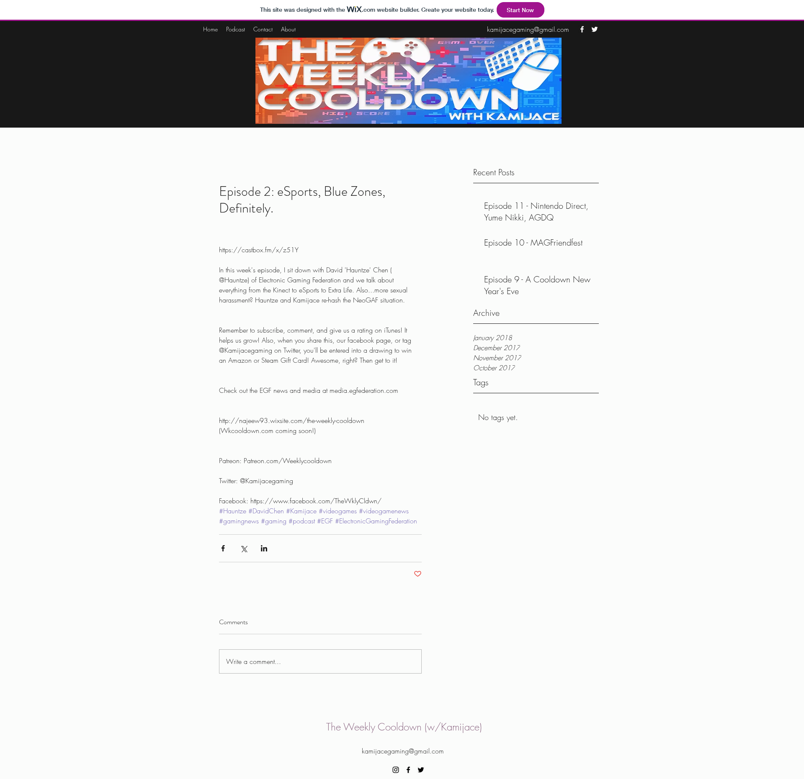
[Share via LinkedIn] (264, 548)
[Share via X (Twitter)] (243, 548)
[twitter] (594, 29)
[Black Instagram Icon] (396, 770)
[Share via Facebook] (223, 548)
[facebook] (582, 29)
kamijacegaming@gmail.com (528, 29)
